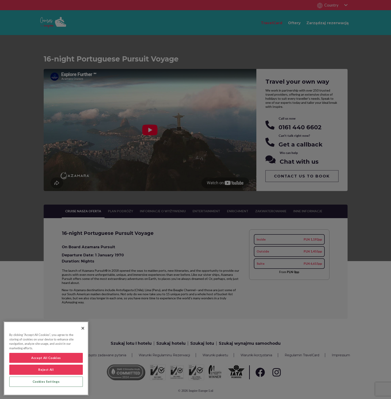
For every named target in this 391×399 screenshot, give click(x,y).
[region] (46, 358)
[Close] (83, 328)
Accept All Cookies (46, 358)
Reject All (46, 369)
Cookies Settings (46, 381)
